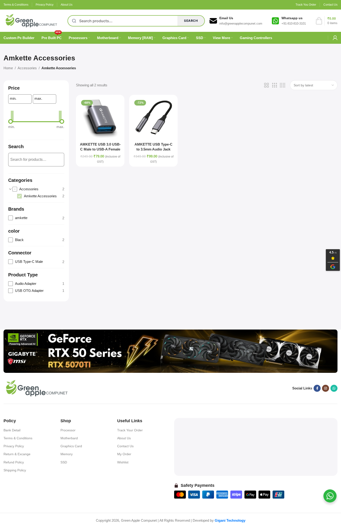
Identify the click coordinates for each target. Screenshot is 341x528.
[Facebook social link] (317, 388)
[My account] (335, 37)
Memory (66, 454)
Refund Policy (14, 462)
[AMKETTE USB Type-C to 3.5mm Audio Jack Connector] (153, 119)
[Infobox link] (236, 20)
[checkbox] (38, 189)
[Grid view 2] (266, 85)
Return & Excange (17, 454)
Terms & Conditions (18, 438)
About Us (124, 438)
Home (8, 68)
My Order (124, 454)
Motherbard (69, 438)
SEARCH (191, 20)
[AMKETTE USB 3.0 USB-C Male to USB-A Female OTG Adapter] (100, 119)
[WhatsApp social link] (333, 388)
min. (13, 98)
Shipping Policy (15, 470)
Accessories (27, 68)
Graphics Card (71, 446)
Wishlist (122, 462)
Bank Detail (12, 430)
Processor (67, 430)
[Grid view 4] (282, 85)
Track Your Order (130, 430)
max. (38, 98)
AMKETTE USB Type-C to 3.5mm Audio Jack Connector (153, 149)
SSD (63, 462)
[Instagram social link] (325, 388)
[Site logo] (31, 20)
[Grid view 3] (274, 85)
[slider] (10, 121)
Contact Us (125, 446)
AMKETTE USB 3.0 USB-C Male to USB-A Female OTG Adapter (100, 149)
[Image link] (170, 351)
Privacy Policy (14, 446)
